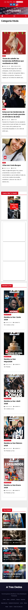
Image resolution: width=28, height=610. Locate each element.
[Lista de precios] (14, 207)
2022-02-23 (7, 119)
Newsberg (22, 593)
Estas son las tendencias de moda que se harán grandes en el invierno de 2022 (13, 114)
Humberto (17, 322)
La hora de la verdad (13, 574)
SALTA (10, 606)
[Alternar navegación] (14, 16)
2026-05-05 (8, 406)
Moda (4, 109)
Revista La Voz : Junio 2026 (13, 556)
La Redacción (17, 66)
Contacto (13, 599)
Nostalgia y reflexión (13, 540)
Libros (21, 603)
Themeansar (14, 595)
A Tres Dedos (14, 10)
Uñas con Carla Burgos (11, 165)
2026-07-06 (8, 576)
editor (15, 119)
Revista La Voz (7, 314)
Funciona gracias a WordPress (9, 593)
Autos (8, 599)
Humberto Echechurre (14, 603)
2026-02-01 (8, 490)
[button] (25, 16)
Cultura (18, 599)
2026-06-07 (8, 364)
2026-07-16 (8, 322)
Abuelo (7, 523)
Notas (7, 606)
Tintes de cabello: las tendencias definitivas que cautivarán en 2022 (13, 61)
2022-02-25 (7, 66)
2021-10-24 (7, 168)
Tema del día (7, 520)
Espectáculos (4, 603)
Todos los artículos (18, 606)
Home (4, 599)
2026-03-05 (8, 448)
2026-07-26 (8, 525)
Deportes (6, 571)
